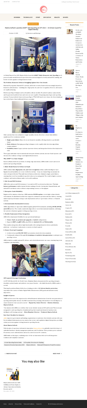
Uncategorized (69, 261)
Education (47, 17)
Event (38, 17)
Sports (65, 17)
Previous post (11, 353)
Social (67, 249)
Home (5, 404)
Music (67, 244)
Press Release (69, 246)
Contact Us (16, 1)
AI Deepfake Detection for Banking (34, 342)
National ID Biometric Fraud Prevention (48, 345)
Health (57, 17)
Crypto (67, 208)
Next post (56, 353)
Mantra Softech (37, 328)
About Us (6, 1)
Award (67, 196)
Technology (27, 17)
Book (66, 199)
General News (69, 232)
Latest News (69, 238)
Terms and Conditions (29, 404)
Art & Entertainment (71, 193)
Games (67, 229)
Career (67, 205)
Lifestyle (67, 241)
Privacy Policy (18, 404)
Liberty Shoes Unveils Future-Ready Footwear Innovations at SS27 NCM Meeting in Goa (79, 79)
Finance (67, 220)
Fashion (67, 217)
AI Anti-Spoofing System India (12, 342)
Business (17, 17)
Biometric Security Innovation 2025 (14, 345)
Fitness (67, 223)
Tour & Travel (69, 258)
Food (66, 226)
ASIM (5, 318)
